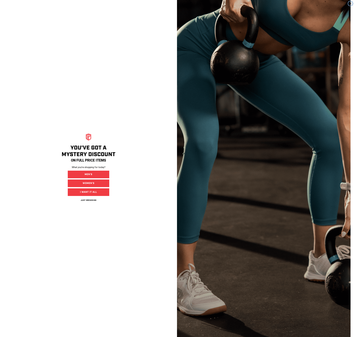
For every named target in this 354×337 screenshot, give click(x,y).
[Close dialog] (350, 3)
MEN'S (88, 174)
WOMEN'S (88, 183)
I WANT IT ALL (88, 192)
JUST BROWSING (88, 200)
